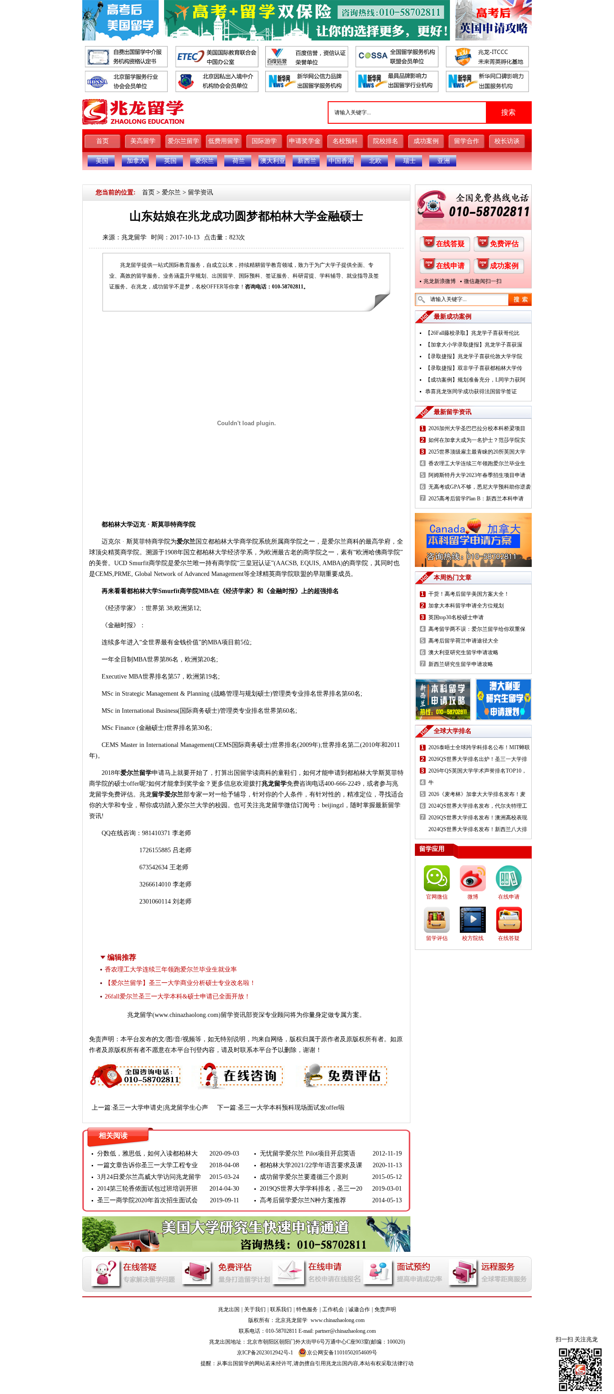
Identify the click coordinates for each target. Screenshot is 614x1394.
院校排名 (385, 141)
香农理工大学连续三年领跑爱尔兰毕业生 (476, 463)
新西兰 (307, 160)
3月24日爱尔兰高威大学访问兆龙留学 (149, 1177)
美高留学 (143, 141)
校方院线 (473, 938)
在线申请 (450, 266)
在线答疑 (450, 243)
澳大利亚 (272, 160)
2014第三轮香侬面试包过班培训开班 (147, 1188)
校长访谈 (507, 141)
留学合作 (466, 141)
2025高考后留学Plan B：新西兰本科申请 (476, 498)
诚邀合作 (359, 1309)
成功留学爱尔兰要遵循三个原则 (304, 1177)
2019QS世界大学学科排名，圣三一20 (311, 1188)
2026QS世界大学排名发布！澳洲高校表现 (477, 817)
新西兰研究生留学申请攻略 (460, 664)
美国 (102, 160)
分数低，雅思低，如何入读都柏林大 (147, 1153)
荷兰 (238, 160)
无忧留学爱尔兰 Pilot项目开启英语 (308, 1153)
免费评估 (504, 243)
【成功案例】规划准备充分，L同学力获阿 (475, 380)
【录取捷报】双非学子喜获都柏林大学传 (473, 368)
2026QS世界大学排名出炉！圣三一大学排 (477, 759)
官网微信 (437, 897)
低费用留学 (224, 141)
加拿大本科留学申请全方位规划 (466, 606)
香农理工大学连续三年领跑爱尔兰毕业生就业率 (171, 969)
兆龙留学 (134, 237)
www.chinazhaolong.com (186, 1015)
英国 (170, 160)
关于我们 (255, 1309)
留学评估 (437, 938)
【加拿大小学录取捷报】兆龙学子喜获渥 (473, 345)
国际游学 (264, 141)
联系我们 (281, 1309)
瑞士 (409, 160)
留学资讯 (200, 192)
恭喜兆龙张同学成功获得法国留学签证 (471, 391)
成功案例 (426, 141)
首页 (102, 141)
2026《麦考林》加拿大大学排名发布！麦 (476, 794)
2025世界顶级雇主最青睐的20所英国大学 (476, 452)
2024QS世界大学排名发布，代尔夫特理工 (477, 806)
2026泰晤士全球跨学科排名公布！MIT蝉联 (479, 747)
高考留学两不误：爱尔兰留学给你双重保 (476, 629)
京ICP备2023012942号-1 (265, 1352)
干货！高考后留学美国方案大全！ (468, 594)
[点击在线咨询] (239, 1067)
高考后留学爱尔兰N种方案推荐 (303, 1200)
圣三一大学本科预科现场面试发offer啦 (291, 1107)
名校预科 (345, 141)
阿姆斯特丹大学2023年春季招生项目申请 (476, 475)
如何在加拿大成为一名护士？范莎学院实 (476, 440)
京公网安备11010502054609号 (342, 1352)
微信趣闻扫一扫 (483, 281)
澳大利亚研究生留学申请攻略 (463, 652)
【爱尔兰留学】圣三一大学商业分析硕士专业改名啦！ (180, 983)
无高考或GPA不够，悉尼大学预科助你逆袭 (479, 487)
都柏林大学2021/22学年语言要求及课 (311, 1165)
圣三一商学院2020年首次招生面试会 (147, 1200)
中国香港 (341, 160)
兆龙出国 (229, 1309)
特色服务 (307, 1309)
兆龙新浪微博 (439, 281)
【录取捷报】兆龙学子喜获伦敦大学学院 (473, 356)
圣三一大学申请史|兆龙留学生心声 (160, 1107)
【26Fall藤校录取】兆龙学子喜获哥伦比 (472, 333)
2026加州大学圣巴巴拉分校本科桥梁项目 (476, 428)
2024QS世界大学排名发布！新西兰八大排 (477, 829)
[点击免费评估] (343, 1067)
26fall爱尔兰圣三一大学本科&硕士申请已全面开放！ (177, 996)
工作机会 (333, 1309)
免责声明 (385, 1309)
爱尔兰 (204, 160)
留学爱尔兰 (167, 794)
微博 (472, 897)
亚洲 (443, 160)
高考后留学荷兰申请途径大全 (463, 641)
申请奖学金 (304, 141)
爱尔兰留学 (183, 141)
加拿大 (136, 160)
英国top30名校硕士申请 (456, 617)
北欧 (375, 160)
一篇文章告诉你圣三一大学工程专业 (147, 1165)
